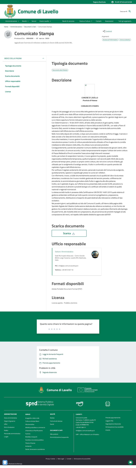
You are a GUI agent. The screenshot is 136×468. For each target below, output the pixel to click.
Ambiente (28, 446)
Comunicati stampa (56, 421)
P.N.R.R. (108, 430)
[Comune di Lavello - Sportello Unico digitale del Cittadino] (10, 11)
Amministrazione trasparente (59, 437)
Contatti (79, 414)
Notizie (52, 418)
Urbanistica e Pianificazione (34, 430)
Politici (6, 430)
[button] (121, 2)
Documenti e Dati (30, 26)
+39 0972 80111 (81, 427)
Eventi (52, 424)
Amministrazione (16, 26)
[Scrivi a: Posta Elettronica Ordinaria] (90, 432)
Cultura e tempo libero (32, 421)
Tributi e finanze (30, 443)
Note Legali (61, 459)
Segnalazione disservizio (113, 424)
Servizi (27, 414)
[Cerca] (130, 11)
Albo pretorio (54, 434)
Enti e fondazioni (9, 427)
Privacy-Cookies (50, 459)
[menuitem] (68, 21)
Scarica (67, 233)
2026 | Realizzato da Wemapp (13, 464)
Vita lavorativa (29, 424)
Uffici (5, 424)
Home (6, 26)
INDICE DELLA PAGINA (13, 58)
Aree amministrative (10, 418)
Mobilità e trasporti (31, 437)
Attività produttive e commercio (35, 427)
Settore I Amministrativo (64, 251)
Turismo (27, 434)
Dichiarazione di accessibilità (114, 427)
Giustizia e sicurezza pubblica (34, 440)
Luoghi (6, 436)
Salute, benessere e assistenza (35, 449)
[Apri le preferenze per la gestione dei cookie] (4, 462)
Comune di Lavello (38, 11)
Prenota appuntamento (113, 417)
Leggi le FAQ (109, 421)
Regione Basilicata (99, 2)
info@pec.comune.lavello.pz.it (85, 430)
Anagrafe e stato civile (32, 418)
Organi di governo (9, 421)
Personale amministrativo (12, 433)
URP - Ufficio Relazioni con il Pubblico (87, 434)
